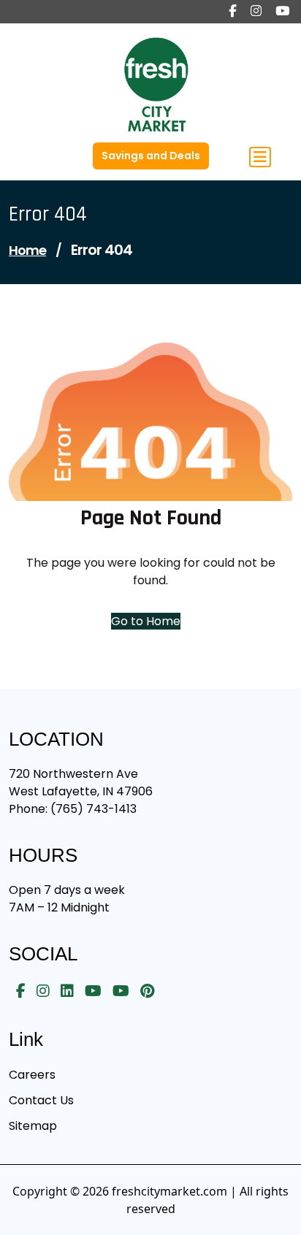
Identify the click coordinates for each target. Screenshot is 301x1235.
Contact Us (41, 1100)
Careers (32, 1074)
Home (27, 250)
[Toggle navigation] (260, 157)
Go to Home (145, 621)
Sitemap (33, 1125)
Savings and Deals (151, 155)
